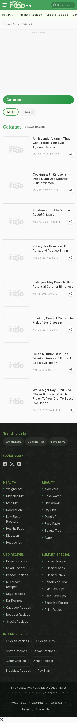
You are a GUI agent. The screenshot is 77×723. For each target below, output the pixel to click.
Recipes (7, 14)
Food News (58, 441)
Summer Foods (55, 568)
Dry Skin (50, 510)
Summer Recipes (56, 561)
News (28, 112)
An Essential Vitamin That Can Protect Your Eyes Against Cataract (51, 143)
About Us (38, 703)
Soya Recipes (15, 594)
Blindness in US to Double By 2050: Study (51, 212)
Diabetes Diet (15, 496)
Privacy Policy (17, 703)
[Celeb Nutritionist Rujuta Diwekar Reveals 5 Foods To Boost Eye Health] (16, 365)
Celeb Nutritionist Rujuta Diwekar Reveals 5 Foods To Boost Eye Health (53, 358)
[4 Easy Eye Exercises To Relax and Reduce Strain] (16, 257)
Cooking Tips (36, 441)
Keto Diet (12, 503)
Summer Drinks (55, 575)
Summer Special (56, 555)
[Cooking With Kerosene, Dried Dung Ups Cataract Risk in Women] (16, 185)
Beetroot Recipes (18, 614)
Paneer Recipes (17, 575)
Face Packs (53, 523)
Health (9, 483)
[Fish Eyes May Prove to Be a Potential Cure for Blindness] (16, 293)
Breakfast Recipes (18, 670)
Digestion (12, 535)
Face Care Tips (55, 596)
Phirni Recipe (54, 609)
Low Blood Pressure (13, 519)
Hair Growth (53, 503)
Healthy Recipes (31, 14)
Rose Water (53, 496)
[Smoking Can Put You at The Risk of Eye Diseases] (16, 329)
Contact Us (42, 709)
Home (6, 24)
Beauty (48, 483)
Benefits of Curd (56, 582)
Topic (16, 24)
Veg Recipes (13, 555)
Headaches (14, 542)
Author (26, 709)
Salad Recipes (16, 568)
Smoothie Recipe (56, 602)
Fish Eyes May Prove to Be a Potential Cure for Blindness (53, 284)
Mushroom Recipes (13, 584)
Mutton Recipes (16, 651)
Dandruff (50, 516)
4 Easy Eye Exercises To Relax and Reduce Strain (50, 248)
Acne (48, 537)
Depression (14, 510)
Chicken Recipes (17, 641)
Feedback (56, 703)
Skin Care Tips (55, 589)
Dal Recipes (14, 600)
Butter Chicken (16, 660)
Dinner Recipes (16, 561)
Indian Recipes (16, 634)
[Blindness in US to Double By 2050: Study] (16, 221)
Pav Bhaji (44, 670)
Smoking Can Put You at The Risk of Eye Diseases (53, 320)
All (10, 112)
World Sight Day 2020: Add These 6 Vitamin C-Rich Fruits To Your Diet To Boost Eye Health (53, 396)
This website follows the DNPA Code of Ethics (39, 687)
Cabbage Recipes (18, 607)
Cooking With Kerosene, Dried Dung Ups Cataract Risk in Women (50, 179)
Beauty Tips (53, 530)
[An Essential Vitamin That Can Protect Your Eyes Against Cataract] (16, 149)
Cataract (27, 24)
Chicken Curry (45, 641)
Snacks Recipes (57, 14)
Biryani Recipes (44, 651)
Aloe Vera (51, 489)
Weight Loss (13, 441)
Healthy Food (15, 528)
